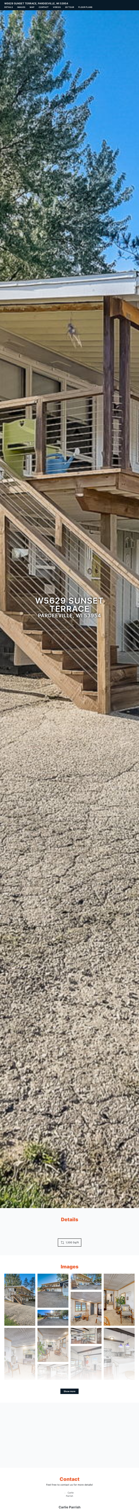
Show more (69, 1391)
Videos (57, 7)
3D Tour (69, 7)
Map (32, 7)
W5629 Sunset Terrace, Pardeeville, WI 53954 (36, 3)
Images (21, 7)
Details (8, 7)
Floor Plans (85, 7)
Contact (44, 7)
